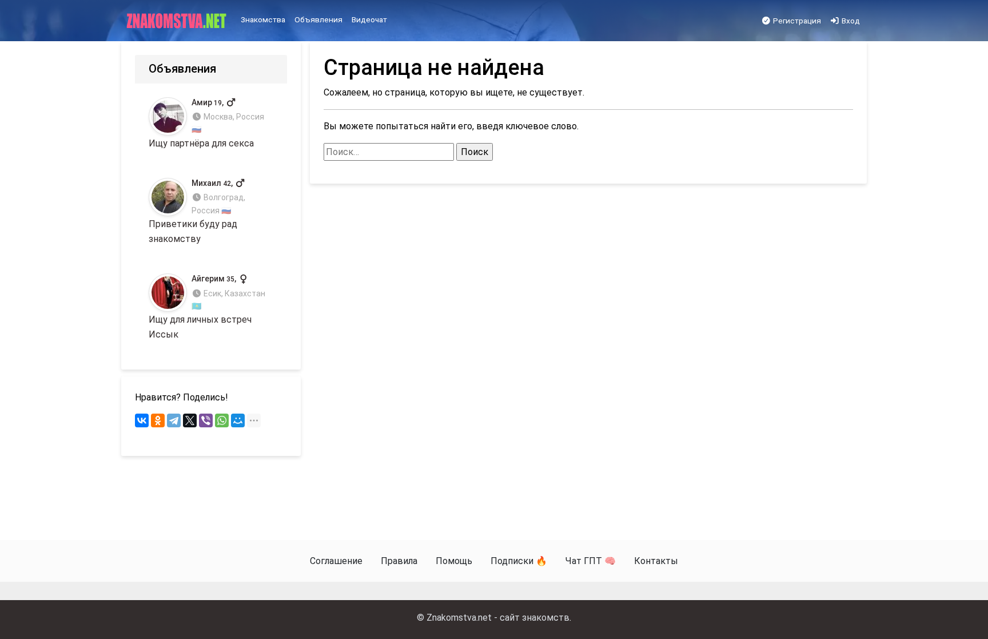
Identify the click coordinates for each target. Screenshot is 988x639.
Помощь (454, 560)
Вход (850, 20)
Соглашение (336, 560)
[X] (190, 420)
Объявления (318, 19)
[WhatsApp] (222, 420)
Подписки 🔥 (519, 560)
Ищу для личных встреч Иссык (207, 307)
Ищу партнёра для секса (206, 123)
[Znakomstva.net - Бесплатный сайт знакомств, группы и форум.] (178, 21)
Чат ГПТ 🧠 (590, 560)
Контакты (656, 560)
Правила (399, 560)
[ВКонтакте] (142, 420)
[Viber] (206, 420)
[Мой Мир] (238, 420)
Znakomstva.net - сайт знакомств (498, 617)
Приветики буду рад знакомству (197, 211)
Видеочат (369, 19)
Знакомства (263, 19)
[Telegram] (174, 420)
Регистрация (796, 20)
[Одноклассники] (158, 420)
